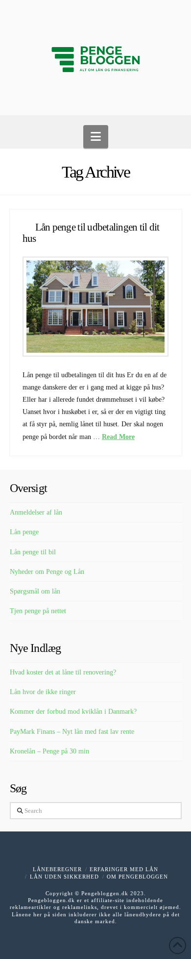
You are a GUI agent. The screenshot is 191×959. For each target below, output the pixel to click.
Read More (118, 437)
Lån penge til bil (33, 552)
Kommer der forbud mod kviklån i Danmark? (73, 711)
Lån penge (24, 532)
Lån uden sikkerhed (64, 877)
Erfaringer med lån (124, 869)
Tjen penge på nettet (38, 611)
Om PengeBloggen (137, 877)
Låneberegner (57, 869)
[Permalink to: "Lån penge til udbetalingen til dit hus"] (95, 306)
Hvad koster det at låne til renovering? (63, 672)
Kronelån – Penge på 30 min (49, 751)
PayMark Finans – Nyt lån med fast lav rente (72, 731)
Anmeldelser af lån (36, 512)
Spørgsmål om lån (35, 591)
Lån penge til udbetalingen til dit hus (91, 232)
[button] (95, 136)
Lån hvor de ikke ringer (43, 692)
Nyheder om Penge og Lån (47, 571)
